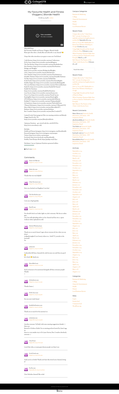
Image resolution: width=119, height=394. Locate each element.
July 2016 (75, 199)
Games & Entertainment (80, 19)
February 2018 (77, 161)
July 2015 (75, 228)
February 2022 (77, 156)
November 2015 (77, 219)
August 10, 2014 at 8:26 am (35, 184)
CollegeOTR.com (35, 2)
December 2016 (77, 187)
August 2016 (76, 197)
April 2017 (76, 178)
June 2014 (75, 260)
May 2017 (75, 175)
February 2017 (77, 183)
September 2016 (77, 195)
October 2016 (76, 192)
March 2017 (76, 180)
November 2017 (77, 166)
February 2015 (77, 240)
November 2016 (77, 190)
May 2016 (75, 204)
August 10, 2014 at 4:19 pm (35, 295)
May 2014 (75, 262)
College (75, 17)
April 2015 (75, 236)
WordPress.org (77, 306)
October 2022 (77, 154)
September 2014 (77, 253)
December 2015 (77, 216)
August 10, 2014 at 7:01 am (35, 162)
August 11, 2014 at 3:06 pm (35, 307)
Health (34, 149)
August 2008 (76, 267)
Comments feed (77, 304)
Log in (74, 299)
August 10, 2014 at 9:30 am (35, 209)
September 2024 (77, 151)
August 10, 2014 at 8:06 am (36, 171)
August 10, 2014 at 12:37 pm (36, 265)
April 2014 (76, 265)
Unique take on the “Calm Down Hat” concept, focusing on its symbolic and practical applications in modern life (83, 37)
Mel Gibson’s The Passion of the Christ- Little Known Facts (82, 61)
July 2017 (75, 173)
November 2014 (77, 248)
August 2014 (76, 255)
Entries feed (76, 301)
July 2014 (75, 257)
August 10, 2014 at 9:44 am (36, 228)
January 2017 (76, 185)
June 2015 (75, 231)
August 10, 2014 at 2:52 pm (35, 282)
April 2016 (76, 207)
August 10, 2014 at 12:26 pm (36, 249)
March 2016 (76, 209)
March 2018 (76, 158)
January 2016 (76, 214)
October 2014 (76, 250)
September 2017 (77, 171)
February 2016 (77, 212)
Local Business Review (79, 27)
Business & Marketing (79, 15)
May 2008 (75, 269)
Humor (75, 24)
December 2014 (77, 245)
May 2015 (75, 233)
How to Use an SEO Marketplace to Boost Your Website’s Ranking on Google (83, 45)
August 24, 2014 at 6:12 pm (36, 355)
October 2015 (76, 221)
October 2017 (76, 168)
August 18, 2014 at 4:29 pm (36, 320)
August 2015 (76, 226)
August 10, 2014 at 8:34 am (35, 196)
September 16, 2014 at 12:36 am (37, 370)
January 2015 (76, 243)
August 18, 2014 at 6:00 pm (36, 343)
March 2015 (76, 238)
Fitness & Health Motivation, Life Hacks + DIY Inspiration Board (83, 116)
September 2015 (77, 224)
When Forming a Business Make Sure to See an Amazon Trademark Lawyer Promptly (84, 56)
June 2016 (75, 202)
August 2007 (76, 272)
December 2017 (77, 163)
